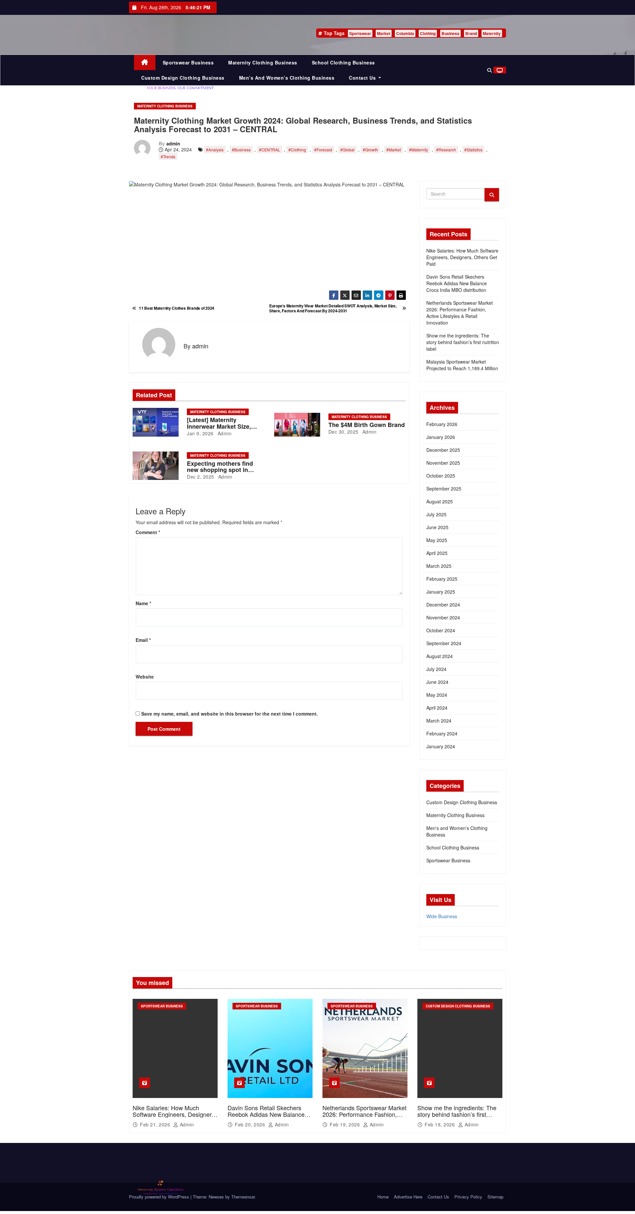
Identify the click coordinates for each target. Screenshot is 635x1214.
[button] (489, 70)
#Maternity (418, 149)
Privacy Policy (468, 1197)
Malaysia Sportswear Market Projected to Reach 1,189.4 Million (462, 365)
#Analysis (215, 149)
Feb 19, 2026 (345, 1124)
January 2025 (440, 591)
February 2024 (441, 733)
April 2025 (436, 553)
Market (383, 33)
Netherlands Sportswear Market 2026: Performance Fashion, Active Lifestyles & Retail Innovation (459, 312)
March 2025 (438, 566)
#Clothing (297, 149)
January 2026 (440, 437)
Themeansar (243, 1197)
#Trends (168, 156)
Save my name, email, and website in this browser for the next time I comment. (229, 713)
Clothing (428, 33)
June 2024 (437, 682)
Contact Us (363, 77)
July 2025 (436, 514)
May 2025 (436, 540)
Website (145, 676)
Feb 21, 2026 (156, 1124)
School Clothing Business (343, 62)
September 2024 (443, 643)
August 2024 (439, 656)
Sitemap (495, 1197)
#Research (446, 149)
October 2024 (440, 630)
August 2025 (439, 501)
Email (143, 640)
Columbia (405, 33)
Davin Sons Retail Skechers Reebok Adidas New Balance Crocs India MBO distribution (456, 283)
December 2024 (443, 604)
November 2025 (443, 462)
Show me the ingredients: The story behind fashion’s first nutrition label (462, 342)
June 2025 (437, 527)
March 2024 (438, 720)
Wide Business (441, 916)
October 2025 (440, 475)
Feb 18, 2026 (440, 1124)
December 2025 (443, 450)
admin (173, 143)
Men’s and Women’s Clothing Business (287, 77)
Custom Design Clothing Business (183, 77)
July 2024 (436, 669)
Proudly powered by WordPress (159, 1197)
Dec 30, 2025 (343, 431)
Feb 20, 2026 (251, 1124)
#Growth (370, 149)
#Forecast (323, 149)
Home (383, 1197)
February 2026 (441, 424)
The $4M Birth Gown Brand (366, 424)
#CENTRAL (269, 149)
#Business (241, 149)
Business (450, 33)
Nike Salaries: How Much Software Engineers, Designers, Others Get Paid (462, 257)
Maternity (492, 33)
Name (143, 603)
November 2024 (443, 617)
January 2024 (440, 746)
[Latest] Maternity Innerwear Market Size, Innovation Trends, (219, 426)
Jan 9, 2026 (200, 433)
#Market (393, 149)
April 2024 (436, 707)
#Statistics (473, 149)
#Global (347, 149)
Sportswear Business (188, 62)
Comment (148, 532)
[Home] (144, 62)
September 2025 (443, 488)
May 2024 (436, 694)
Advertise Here (408, 1197)
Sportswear (360, 33)
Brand (471, 33)
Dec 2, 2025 (200, 476)
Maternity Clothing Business (262, 62)
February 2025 (441, 578)
